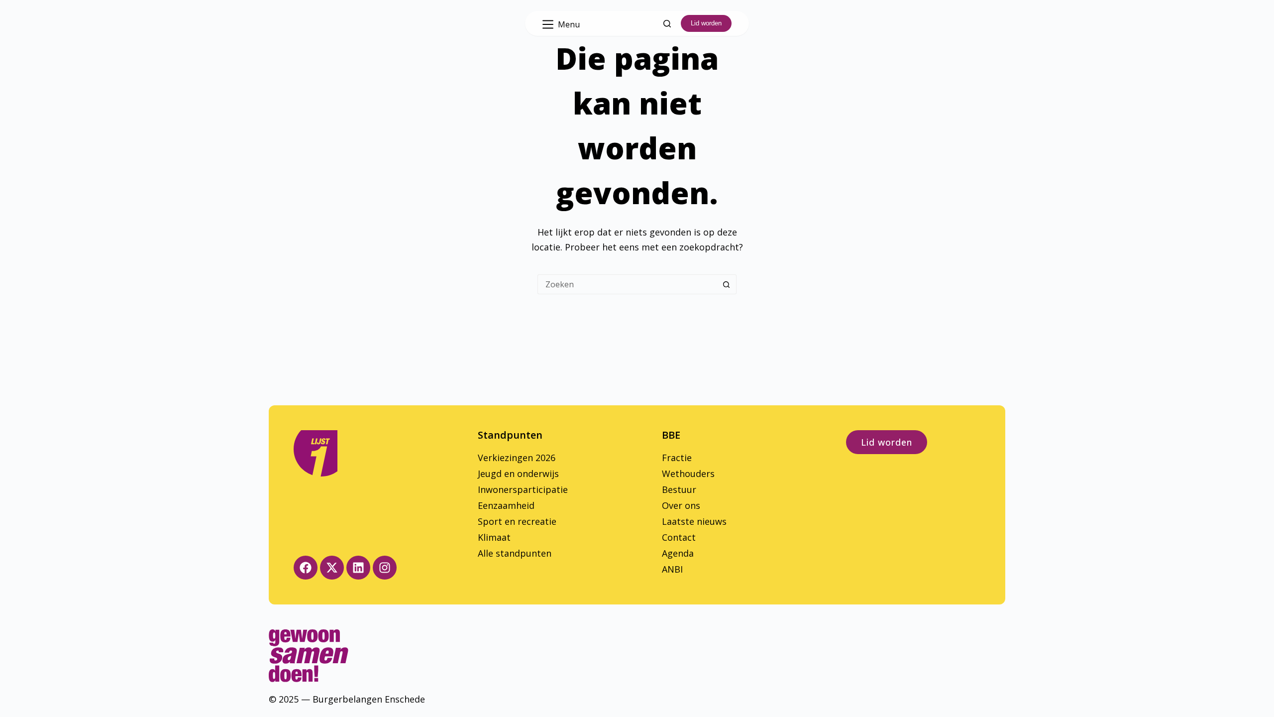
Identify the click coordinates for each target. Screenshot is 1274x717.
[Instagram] (385, 568)
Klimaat (494, 537)
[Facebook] (306, 568)
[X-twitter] (332, 568)
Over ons (681, 505)
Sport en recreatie (517, 521)
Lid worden (706, 23)
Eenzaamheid (506, 505)
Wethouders (688, 473)
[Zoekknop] (727, 284)
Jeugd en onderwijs (518, 473)
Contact (679, 537)
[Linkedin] (358, 568)
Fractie (677, 458)
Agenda (678, 553)
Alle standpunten (514, 553)
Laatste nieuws (694, 521)
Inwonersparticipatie (523, 489)
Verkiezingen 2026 (516, 458)
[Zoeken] (667, 23)
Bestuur (679, 489)
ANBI (672, 569)
